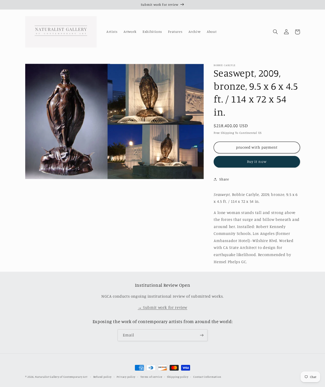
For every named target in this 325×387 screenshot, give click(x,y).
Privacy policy (126, 376)
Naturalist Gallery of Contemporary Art (61, 376)
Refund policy (102, 376)
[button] (275, 31)
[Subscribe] (201, 335)
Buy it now (257, 161)
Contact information (207, 376)
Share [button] (224, 179)
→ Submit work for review (162, 307)
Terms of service (151, 376)
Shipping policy (177, 376)
